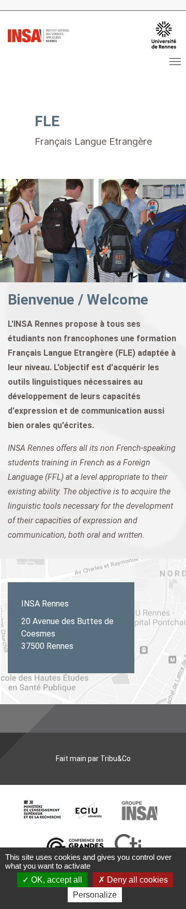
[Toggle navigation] (175, 61)
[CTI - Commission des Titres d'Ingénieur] (128, 847)
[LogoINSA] (39, 35)
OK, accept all (55, 879)
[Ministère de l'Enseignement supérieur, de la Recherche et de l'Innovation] (42, 811)
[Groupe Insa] (139, 811)
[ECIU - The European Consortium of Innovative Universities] (89, 811)
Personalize (95, 894)
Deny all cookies (136, 879)
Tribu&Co (115, 758)
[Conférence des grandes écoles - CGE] (75, 847)
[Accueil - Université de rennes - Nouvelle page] (164, 35)
